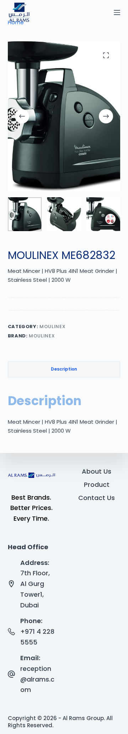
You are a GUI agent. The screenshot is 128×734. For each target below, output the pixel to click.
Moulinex (52, 326)
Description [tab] (64, 369)
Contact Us (96, 498)
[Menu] (117, 12)
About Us (96, 471)
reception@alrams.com (37, 679)
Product (97, 484)
